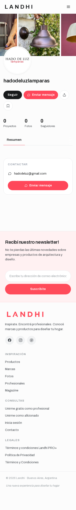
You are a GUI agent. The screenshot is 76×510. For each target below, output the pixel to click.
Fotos (9, 376)
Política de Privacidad (20, 455)
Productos (12, 362)
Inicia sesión (13, 422)
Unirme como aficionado (22, 415)
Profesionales (15, 383)
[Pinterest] (31, 340)
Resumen (14, 139)
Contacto (12, 430)
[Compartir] (64, 95)
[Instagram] (20, 340)
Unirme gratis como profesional (27, 408)
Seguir (13, 94)
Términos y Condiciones (22, 462)
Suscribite (38, 289)
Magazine (11, 390)
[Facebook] (9, 340)
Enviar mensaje (43, 94)
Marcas (10, 369)
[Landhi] (25, 314)
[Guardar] (8, 106)
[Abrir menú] (68, 7)
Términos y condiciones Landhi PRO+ (31, 448)
